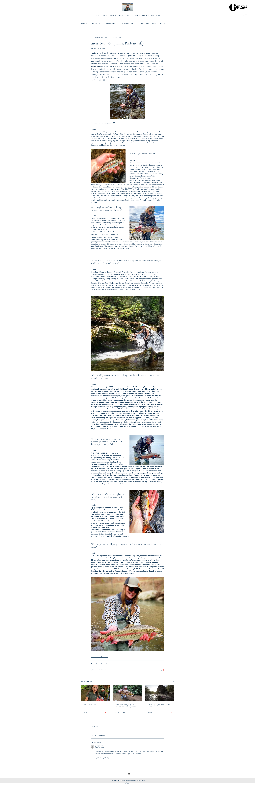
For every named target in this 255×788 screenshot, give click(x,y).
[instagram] (246, 15)
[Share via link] (106, 664)
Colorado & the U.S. (148, 24)
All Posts (84, 24)
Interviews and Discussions (103, 24)
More (162, 24)
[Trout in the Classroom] (95, 693)
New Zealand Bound (127, 24)
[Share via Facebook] (92, 664)
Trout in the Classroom (91, 704)
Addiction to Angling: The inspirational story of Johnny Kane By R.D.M (126, 705)
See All (172, 681)
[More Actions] (163, 747)
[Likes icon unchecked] (96, 758)
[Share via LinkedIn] (101, 664)
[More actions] (163, 37)
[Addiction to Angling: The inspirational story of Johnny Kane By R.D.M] (127, 693)
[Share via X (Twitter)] (96, 664)
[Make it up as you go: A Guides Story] (159, 693)
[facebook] (243, 15)
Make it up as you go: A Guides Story (159, 705)
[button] (172, 23)
